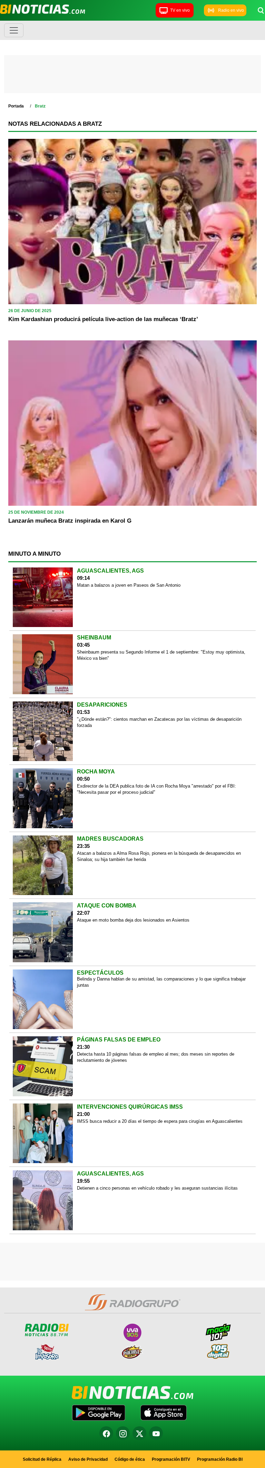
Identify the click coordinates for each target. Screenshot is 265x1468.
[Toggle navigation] (13, 30)
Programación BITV (171, 1459)
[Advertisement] (132, 76)
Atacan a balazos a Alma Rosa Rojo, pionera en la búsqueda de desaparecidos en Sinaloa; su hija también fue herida (159, 856)
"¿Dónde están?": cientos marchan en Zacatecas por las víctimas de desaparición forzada (159, 722)
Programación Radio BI (220, 1459)
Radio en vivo (231, 10)
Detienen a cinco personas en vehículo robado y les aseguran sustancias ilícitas (157, 1188)
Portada (16, 106)
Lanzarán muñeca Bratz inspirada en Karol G (69, 520)
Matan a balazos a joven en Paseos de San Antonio (128, 585)
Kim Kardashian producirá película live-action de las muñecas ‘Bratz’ (103, 319)
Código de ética (130, 1459)
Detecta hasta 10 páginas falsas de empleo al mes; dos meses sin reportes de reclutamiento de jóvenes (155, 1057)
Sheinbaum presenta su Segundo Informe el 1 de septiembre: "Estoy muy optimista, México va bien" (161, 655)
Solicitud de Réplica (42, 1459)
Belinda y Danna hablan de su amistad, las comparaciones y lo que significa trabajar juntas (161, 982)
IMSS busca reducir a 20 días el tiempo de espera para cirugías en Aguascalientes (160, 1121)
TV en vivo (180, 10)
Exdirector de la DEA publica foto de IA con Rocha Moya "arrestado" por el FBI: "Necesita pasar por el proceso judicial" (156, 789)
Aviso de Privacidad (88, 1459)
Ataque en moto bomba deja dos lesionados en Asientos (133, 920)
